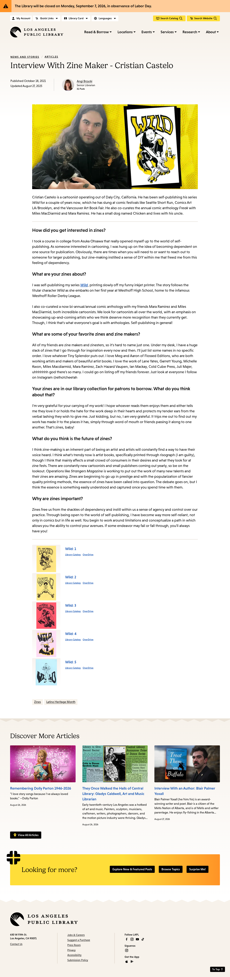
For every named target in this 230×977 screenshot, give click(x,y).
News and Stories (24, 56)
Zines (37, 702)
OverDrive (88, 554)
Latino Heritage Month (60, 702)
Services (167, 32)
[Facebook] (127, 939)
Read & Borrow (96, 32)
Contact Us (16, 944)
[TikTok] (143, 939)
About (211, 32)
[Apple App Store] (127, 961)
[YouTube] (137, 939)
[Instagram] (132, 939)
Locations (125, 32)
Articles (51, 56)
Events (146, 32)
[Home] (36, 32)
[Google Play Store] (132, 961)
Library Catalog (73, 554)
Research (190, 32)
